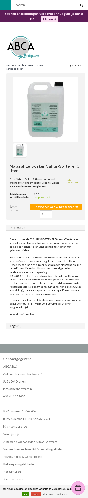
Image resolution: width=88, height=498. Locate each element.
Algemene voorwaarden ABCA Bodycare (30, 441)
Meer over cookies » (55, 494)
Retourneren (12, 471)
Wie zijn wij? (11, 434)
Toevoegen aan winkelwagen (54, 207)
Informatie (17, 227)
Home (9, 65)
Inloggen (48, 19)
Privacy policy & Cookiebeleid (22, 456)
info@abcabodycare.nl (17, 389)
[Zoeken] (81, 5)
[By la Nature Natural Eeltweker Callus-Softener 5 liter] (45, 109)
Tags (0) (15, 326)
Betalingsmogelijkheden (19, 464)
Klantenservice (13, 479)
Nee (36, 494)
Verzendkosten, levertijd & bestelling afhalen (33, 449)
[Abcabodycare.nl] (44, 46)
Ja (25, 494)
